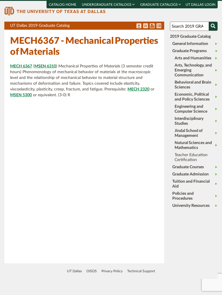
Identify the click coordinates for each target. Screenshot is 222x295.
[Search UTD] (213, 26)
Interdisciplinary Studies (189, 121)
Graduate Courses (188, 167)
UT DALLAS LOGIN (200, 4)
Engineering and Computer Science (191, 109)
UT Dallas (74, 271)
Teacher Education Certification (191, 157)
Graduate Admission (190, 174)
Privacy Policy (112, 271)
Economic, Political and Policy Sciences (192, 96)
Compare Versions (158, 26)
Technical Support (141, 271)
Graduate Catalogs (159, 4)
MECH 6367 (21, 66)
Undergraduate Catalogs (107, 4)
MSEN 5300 (21, 95)
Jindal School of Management (189, 133)
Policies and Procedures (183, 196)
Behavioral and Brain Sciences (193, 84)
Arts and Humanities (193, 58)
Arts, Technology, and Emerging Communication (193, 70)
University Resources (191, 206)
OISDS (91, 271)
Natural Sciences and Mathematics (193, 145)
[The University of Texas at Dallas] (55, 11)
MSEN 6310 (45, 66)
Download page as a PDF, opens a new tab (138, 26)
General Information (190, 44)
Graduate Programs (189, 51)
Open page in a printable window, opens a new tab (152, 26)
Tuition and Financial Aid (191, 183)
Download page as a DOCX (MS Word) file (145, 26)
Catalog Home (62, 4)
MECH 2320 (138, 89)
